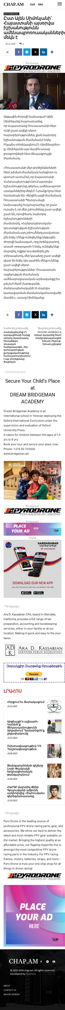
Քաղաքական (11, 14)
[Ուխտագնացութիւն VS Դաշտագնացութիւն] (54, 751)
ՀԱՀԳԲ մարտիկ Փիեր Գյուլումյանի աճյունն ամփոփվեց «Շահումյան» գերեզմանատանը (26, 791)
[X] (35, 52)
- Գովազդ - (12, 606)
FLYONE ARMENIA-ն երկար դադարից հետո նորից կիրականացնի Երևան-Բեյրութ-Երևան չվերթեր (47, 338)
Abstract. (31, 973)
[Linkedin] (43, 52)
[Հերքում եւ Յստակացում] (54, 707)
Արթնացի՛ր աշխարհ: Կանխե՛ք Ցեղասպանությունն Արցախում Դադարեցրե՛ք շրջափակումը (26, 727)
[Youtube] (53, 961)
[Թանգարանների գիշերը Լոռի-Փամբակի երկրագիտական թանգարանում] (54, 771)
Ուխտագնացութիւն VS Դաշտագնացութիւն (24, 747)
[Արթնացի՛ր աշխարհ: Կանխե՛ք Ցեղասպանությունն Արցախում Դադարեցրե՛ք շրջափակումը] (54, 727)
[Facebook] (18, 52)
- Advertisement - (15, 372)
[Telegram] (27, 52)
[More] (52, 52)
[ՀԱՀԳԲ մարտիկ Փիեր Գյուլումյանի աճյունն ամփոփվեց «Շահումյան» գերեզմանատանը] (54, 792)
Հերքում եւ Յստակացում (25, 702)
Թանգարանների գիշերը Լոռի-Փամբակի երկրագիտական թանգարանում (25, 770)
